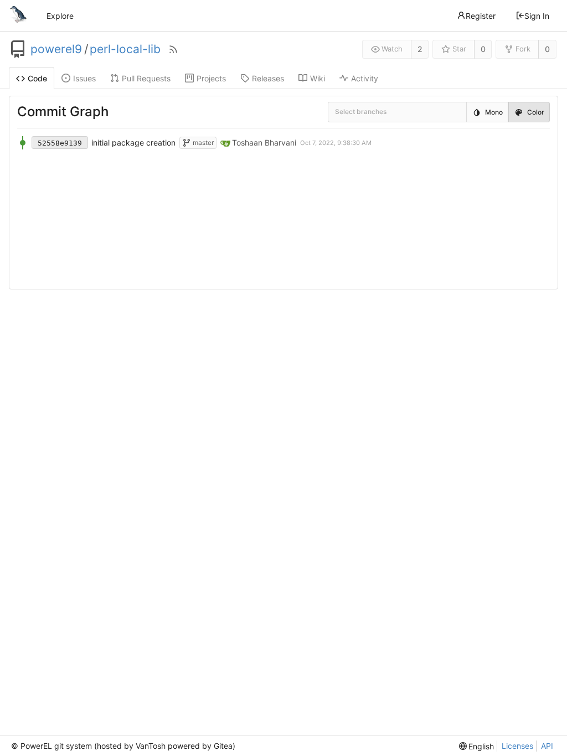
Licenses (517, 745)
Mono (494, 112)
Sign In (536, 15)
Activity (364, 78)
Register (481, 15)
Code (37, 78)
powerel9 (56, 49)
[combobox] (343, 112)
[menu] (476, 746)
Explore (60, 15)
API (547, 745)
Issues (84, 78)
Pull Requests (146, 78)
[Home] (18, 15)
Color (535, 112)
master (202, 142)
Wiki (317, 78)
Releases (268, 78)
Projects (211, 78)
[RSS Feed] (173, 49)
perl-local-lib (125, 49)
